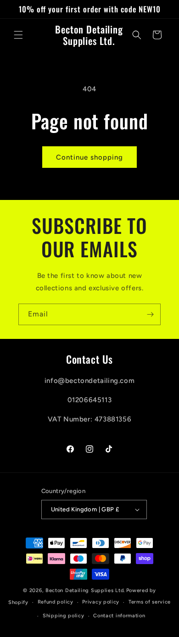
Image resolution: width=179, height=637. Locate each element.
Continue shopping (89, 157)
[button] (18, 35)
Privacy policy (100, 602)
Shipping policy (63, 616)
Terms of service (150, 602)
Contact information (119, 616)
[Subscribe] (150, 314)
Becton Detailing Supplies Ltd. (85, 590)
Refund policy (55, 602)
